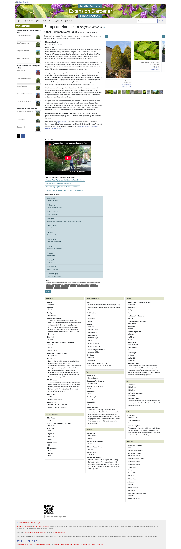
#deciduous (48, 282)
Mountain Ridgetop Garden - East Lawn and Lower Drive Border (64, 190)
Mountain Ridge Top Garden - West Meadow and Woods (62, 187)
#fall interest (83, 282)
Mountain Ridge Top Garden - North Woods (58, 183)
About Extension (22, 544)
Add (48, 291)
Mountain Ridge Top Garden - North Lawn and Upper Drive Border (65, 180)
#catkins (89, 282)
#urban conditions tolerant (83, 286)
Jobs (31, 544)
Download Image (126, 86)
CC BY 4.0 (156, 68)
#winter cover (57, 287)
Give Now (60, 21)
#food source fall (75, 282)
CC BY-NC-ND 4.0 (126, 84)
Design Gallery (43, 21)
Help (52, 21)
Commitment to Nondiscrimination (34, 532)
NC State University (23, 526)
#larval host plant (93, 286)
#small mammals (50, 286)
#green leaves (55, 284)
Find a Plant (30, 21)
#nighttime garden (65, 286)
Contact (69, 21)
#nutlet (61, 284)
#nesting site (64, 287)
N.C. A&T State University (41, 526)
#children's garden (63, 282)
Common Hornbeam (86, 32)
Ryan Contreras (62, 122)
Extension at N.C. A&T (88, 544)
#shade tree (55, 282)
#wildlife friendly (49, 287)
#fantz (69, 282)
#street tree (48, 284)
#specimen (57, 286)
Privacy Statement (59, 532)
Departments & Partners (43, 544)
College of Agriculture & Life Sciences (66, 544)
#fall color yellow (67, 284)
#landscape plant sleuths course (88, 284)
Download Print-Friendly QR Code (56, 516)
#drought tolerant (96, 282)
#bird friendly (73, 286)
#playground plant (76, 284)
